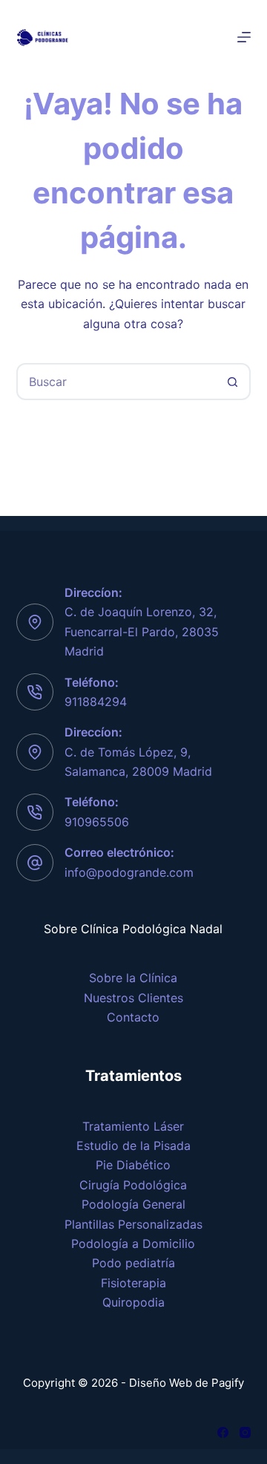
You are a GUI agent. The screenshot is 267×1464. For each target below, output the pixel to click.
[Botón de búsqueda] (232, 382)
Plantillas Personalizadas (133, 1224)
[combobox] (117, 381)
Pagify (227, 1383)
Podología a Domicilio (133, 1243)
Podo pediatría (133, 1262)
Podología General (133, 1204)
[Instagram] (245, 1432)
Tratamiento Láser (133, 1126)
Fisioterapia (133, 1282)
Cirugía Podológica (133, 1184)
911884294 (96, 701)
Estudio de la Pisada (133, 1145)
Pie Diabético (133, 1164)
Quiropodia (133, 1302)
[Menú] (244, 37)
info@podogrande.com (129, 872)
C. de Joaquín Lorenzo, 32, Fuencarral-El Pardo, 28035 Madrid (142, 631)
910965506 (97, 821)
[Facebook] (222, 1432)
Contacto (133, 1017)
